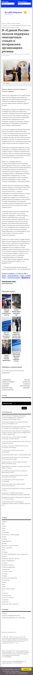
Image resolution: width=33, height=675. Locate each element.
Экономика (5, 599)
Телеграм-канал (14, 277)
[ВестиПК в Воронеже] (16, 16)
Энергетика (5, 602)
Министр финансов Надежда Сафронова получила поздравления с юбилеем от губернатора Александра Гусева (14, 417)
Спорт (3, 586)
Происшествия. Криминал (9, 578)
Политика (4, 573)
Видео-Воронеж (6, 541)
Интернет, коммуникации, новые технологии (15, 554)
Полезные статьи (7, 571)
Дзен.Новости (13, 275)
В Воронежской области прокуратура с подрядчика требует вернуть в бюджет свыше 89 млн (16, 503)
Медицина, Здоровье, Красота (10, 558)
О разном (4, 563)
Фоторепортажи (6, 595)
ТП (3, 591)
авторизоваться (6, 372)
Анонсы (4, 526)
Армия (4, 528)
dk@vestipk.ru (8, 656)
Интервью (5, 552)
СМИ (3, 584)
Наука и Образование (8, 560)
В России (4, 539)
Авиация (4, 521)
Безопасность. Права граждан (10, 534)
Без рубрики (5, 532)
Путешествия (6, 580)
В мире (4, 537)
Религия (4, 582)
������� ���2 (9, 281)
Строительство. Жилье (8, 588)
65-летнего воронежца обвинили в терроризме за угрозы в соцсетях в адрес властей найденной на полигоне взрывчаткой (16, 432)
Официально (6, 569)
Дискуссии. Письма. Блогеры (10, 545)
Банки (3, 530)
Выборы (4, 543)
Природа (4, 576)
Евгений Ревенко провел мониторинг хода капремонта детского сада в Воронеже (16, 315)
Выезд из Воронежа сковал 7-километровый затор (16, 454)
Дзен (22, 275)
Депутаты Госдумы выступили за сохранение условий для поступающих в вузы (6, 337)
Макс (4, 275)
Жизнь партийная (16, 23)
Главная (9, 23)
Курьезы (4, 556)
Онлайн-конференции (8, 567)
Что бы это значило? (8, 597)
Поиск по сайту (7, 403)
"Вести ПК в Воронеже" (18, 661)
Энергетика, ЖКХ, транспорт (10, 604)
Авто (3, 523)
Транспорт (5, 593)
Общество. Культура (8, 565)
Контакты (4, 613)
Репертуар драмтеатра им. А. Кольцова (13, 617)
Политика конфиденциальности (11, 615)
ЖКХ (3, 550)
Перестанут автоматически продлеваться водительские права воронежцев (25, 383)
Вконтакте (25, 277)
